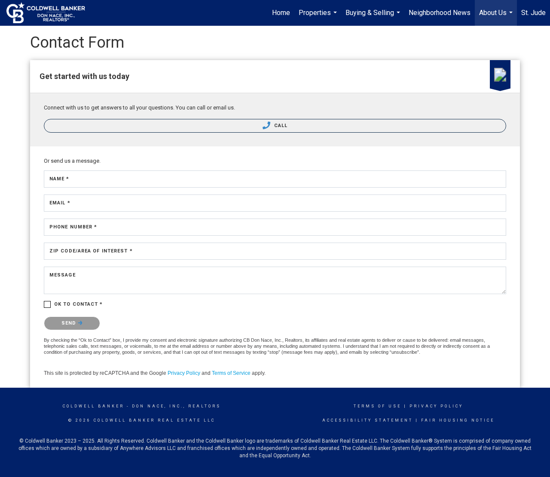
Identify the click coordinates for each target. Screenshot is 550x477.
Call (280, 125)
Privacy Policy (184, 373)
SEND (69, 323)
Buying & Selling (373, 17)
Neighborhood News (440, 13)
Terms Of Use (377, 406)
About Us (497, 17)
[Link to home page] (50, 13)
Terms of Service (231, 373)
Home (281, 13)
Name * (59, 179)
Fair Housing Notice (458, 420)
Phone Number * (73, 227)
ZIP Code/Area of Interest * (91, 251)
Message (62, 275)
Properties (319, 17)
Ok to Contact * (78, 304)
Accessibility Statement (367, 420)
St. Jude (533, 13)
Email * (59, 203)
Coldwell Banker (93, 406)
